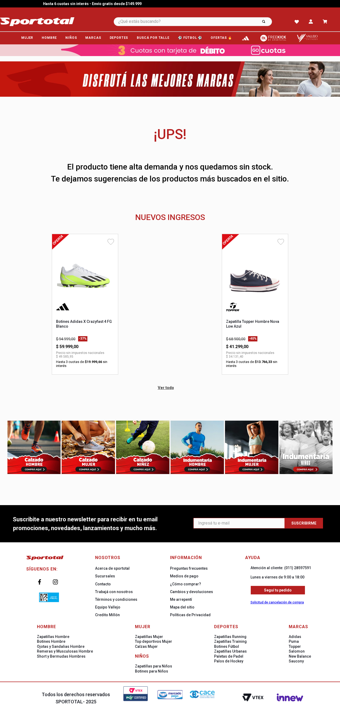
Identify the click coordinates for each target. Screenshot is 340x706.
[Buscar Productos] (263, 21)
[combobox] (200, 21)
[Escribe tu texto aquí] (246, 38)
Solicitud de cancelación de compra (277, 602)
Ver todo (166, 387)
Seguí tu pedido (278, 590)
